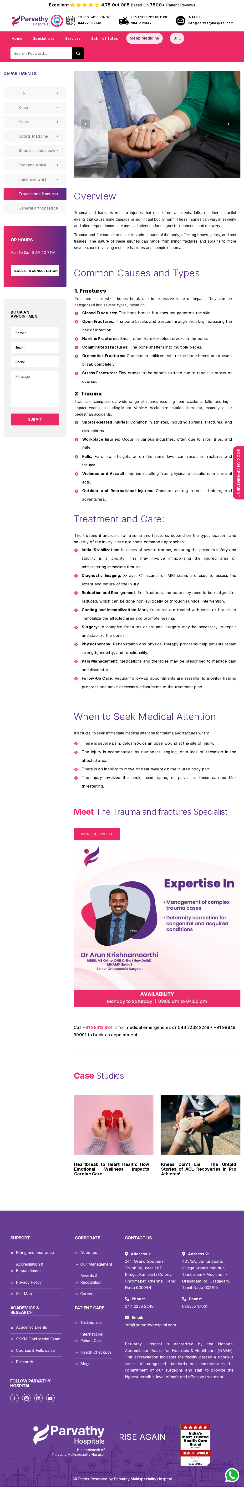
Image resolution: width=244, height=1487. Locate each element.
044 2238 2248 (89, 22)
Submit (35, 419)
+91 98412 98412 (99, 1027)
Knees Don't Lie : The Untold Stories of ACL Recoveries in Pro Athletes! (111, 1169)
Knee (23, 107)
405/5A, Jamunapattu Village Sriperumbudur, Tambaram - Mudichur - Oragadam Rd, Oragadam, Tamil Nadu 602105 (206, 1274)
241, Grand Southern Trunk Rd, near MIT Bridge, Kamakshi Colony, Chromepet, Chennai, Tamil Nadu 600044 (150, 1274)
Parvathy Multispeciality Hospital (142, 1479)
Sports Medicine (33, 136)
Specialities (44, 38)
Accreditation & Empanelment (29, 1267)
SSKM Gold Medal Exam (38, 1339)
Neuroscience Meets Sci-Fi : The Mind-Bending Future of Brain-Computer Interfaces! (198, 1169)
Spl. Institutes (104, 38)
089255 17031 (195, 1306)
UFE (177, 38)
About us (88, 1252)
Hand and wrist (32, 179)
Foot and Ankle (32, 165)
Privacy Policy (29, 1282)
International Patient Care (91, 1337)
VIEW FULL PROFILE (97, 834)
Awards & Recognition (91, 1278)
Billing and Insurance (35, 1252)
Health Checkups (96, 1352)
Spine (24, 122)
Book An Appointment (238, 473)
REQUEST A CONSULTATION (35, 271)
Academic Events (31, 1327)
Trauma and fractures (38, 193)
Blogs (85, 1363)
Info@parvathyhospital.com (211, 22)
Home (17, 38)
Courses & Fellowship (35, 1350)
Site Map (24, 1293)
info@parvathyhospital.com (150, 1324)
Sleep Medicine (144, 38)
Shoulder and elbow (37, 150)
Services (73, 38)
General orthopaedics (38, 208)
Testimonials (91, 1322)
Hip (22, 93)
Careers (87, 1293)
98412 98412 (141, 22)
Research (24, 1361)
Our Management (96, 1264)
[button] (85, 124)
